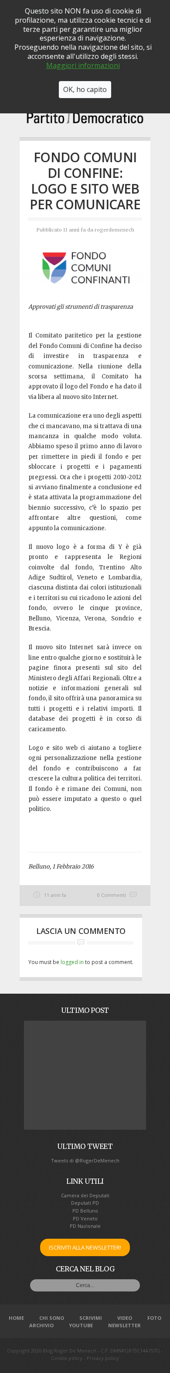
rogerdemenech (114, 230)
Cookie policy (66, 1358)
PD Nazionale (85, 1226)
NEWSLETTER (124, 1325)
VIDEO (124, 1317)
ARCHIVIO (41, 1325)
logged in (72, 962)
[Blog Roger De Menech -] (85, 121)
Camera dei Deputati (85, 1195)
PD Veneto (85, 1218)
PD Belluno (85, 1210)
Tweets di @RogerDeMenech (85, 1160)
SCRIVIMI (90, 1317)
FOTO (154, 1317)
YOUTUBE (81, 1325)
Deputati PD (85, 1202)
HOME (16, 1317)
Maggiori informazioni (83, 65)
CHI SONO (51, 1317)
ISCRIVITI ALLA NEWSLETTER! (85, 1247)
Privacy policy (103, 1358)
